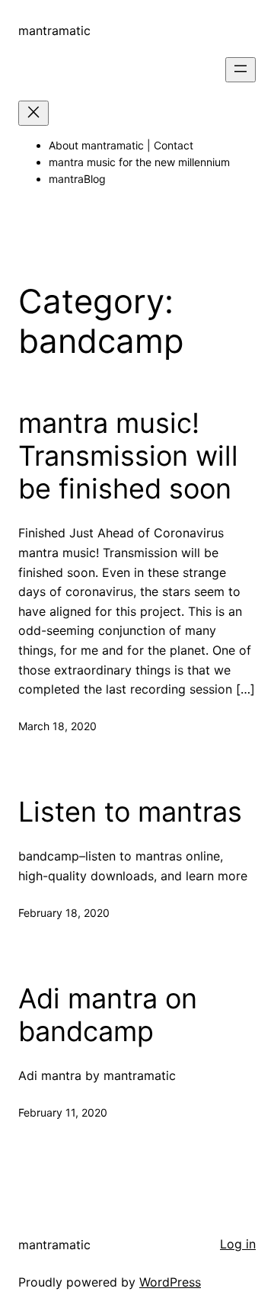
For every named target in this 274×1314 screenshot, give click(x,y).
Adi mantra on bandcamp (107, 1015)
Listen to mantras (130, 812)
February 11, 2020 (62, 1112)
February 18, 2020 (64, 912)
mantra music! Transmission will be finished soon (128, 456)
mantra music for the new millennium (139, 161)
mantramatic (54, 30)
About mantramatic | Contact (121, 145)
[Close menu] (33, 113)
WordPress (170, 1282)
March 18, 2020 (57, 725)
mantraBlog (77, 178)
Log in (238, 1244)
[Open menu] (240, 69)
